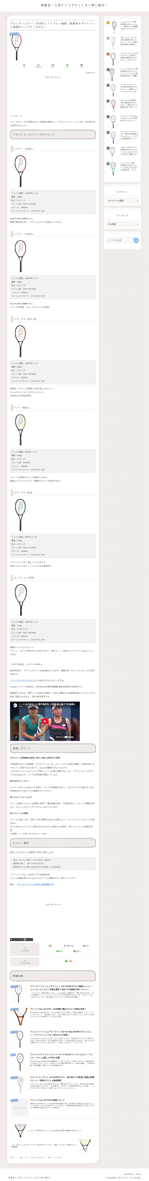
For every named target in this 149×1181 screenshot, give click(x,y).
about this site (129, 1174)
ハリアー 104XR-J (18, 939)
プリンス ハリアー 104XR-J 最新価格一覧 (35, 884)
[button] (82, 66)
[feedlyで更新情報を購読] (66, 961)
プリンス (29, 939)
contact (138, 1174)
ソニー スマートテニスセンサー (24, 680)
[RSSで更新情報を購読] (70, 961)
